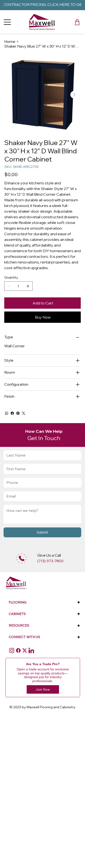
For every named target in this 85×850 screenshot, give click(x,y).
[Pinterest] (18, 413)
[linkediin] (31, 650)
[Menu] (7, 22)
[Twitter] (23, 413)
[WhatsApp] (6, 413)
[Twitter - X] (24, 650)
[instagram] (11, 650)
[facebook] (18, 650)
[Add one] (28, 286)
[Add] (21, 558)
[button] (77, 22)
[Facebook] (12, 413)
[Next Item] (74, 94)
